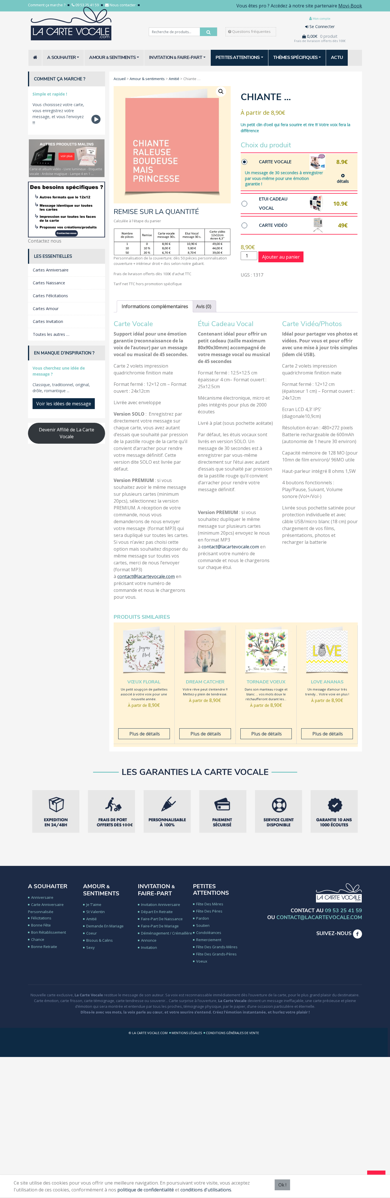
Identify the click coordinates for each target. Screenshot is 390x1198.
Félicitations (41, 918)
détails (343, 181)
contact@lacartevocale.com (146, 576)
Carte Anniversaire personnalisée (46, 908)
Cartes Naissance (49, 282)
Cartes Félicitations (50, 295)
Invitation (149, 947)
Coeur (91, 933)
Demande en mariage (105, 926)
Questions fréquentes (251, 31)
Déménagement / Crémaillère (166, 933)
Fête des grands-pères (216, 954)
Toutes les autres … (51, 334)
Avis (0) (203, 306)
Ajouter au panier (281, 257)
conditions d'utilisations (205, 1190)
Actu (337, 57)
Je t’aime (93, 904)
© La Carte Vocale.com (148, 1033)
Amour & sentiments (147, 78)
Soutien (203, 925)
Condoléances (208, 932)
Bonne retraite (44, 946)
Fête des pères (209, 911)
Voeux (201, 961)
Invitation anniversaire (160, 904)
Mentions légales (187, 1033)
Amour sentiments (101, 889)
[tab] (155, 306)
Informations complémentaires (155, 306)
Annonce (148, 940)
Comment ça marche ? (46, 4)
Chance (37, 939)
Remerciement (208, 939)
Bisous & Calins (99, 940)
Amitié (174, 78)
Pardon (202, 918)
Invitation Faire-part (156, 889)
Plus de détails (144, 734)
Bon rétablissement (48, 932)
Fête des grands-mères (217, 946)
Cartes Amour (46, 308)
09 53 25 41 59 (87, 4)
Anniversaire (42, 897)
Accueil (120, 78)
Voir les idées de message (63, 403)
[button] (221, 91)
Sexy (90, 947)
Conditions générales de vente (232, 1033)
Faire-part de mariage (160, 926)
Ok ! (282, 1185)
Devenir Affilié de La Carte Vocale (66, 433)
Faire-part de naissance (162, 918)
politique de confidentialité (145, 1190)
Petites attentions (211, 889)
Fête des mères (209, 904)
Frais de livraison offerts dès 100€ (319, 41)
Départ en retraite (157, 911)
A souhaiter (47, 886)
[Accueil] (35, 58)
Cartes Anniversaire (51, 270)
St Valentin (95, 911)
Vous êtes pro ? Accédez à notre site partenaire (299, 6)
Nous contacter (122, 4)
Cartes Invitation (48, 321)
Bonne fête (41, 925)
